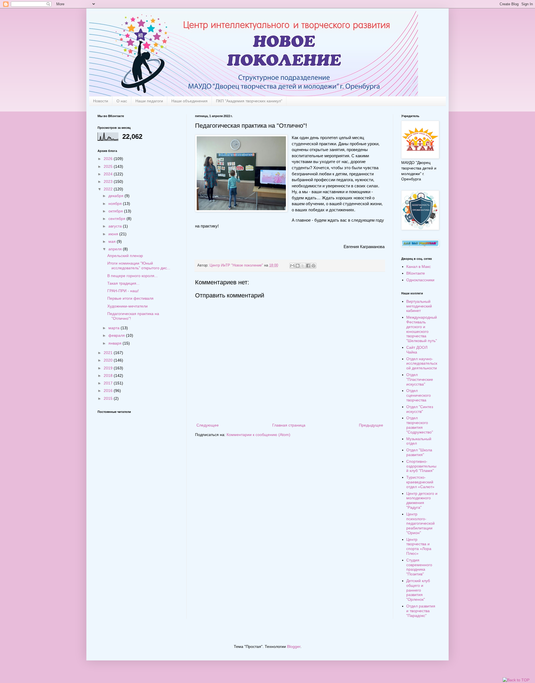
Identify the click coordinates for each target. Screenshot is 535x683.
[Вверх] (516, 680)
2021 (109, 352)
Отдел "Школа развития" (419, 452)
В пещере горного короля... (132, 275)
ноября (115, 203)
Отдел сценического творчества (418, 395)
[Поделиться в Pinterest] (313, 265)
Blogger (293, 646)
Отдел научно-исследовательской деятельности (421, 363)
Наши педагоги (149, 101)
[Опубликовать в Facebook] (308, 265)
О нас (121, 101)
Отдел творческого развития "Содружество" (419, 425)
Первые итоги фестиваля (130, 298)
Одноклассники (420, 280)
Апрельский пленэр (125, 255)
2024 (109, 174)
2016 (109, 390)
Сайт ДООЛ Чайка (416, 349)
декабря (116, 195)
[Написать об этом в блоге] (297, 265)
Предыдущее (371, 425)
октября (116, 211)
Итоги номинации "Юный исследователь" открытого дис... (138, 265)
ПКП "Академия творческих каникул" (249, 101)
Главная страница (288, 425)
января (115, 343)
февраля (117, 335)
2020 (109, 360)
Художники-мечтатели (127, 306)
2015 (109, 398)
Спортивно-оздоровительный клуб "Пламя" (421, 466)
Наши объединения (189, 101)
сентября (117, 218)
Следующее (207, 425)
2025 (109, 166)
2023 (109, 181)
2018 (109, 375)
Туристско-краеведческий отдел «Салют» (420, 482)
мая (112, 241)
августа (115, 226)
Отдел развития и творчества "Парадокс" (420, 611)
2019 (109, 368)
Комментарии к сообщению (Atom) (258, 434)
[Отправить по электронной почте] (292, 265)
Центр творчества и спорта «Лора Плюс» (418, 546)
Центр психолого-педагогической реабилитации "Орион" (420, 523)
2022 (109, 189)
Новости (100, 101)
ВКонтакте (415, 273)
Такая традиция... (123, 283)
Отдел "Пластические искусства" (419, 379)
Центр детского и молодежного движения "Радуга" (421, 500)
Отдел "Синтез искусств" (419, 409)
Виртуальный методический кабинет (419, 306)
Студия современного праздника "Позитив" (419, 567)
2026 (109, 158)
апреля (115, 249)
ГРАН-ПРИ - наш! (123, 291)
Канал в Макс (418, 266)
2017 (109, 383)
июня (113, 234)
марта (114, 328)
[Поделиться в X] (303, 265)
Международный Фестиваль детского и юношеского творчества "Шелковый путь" (421, 329)
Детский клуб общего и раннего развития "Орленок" (418, 590)
